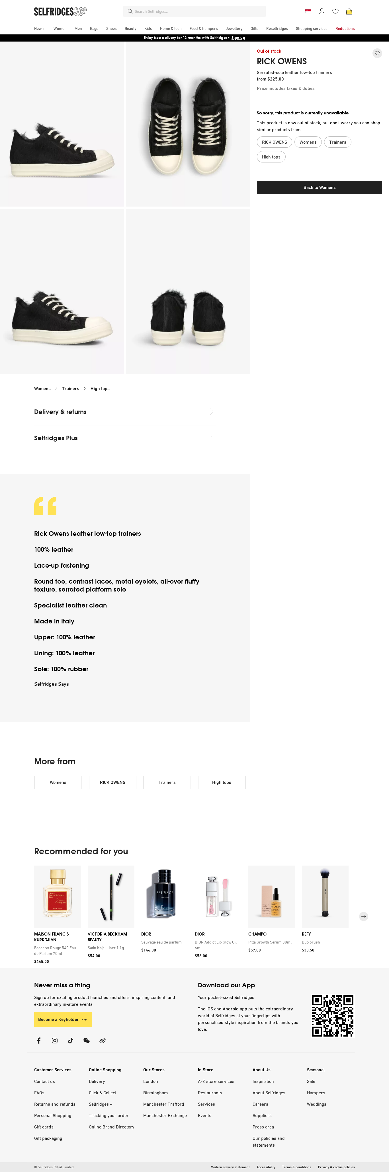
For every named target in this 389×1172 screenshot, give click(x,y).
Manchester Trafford (163, 1104)
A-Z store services (216, 1081)
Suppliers (262, 1115)
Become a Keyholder (58, 1019)
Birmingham (155, 1092)
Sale (311, 1081)
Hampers (316, 1092)
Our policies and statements (269, 1142)
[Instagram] (54, 1044)
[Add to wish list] (377, 53)
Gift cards (44, 1126)
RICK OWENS (282, 61)
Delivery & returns (60, 412)
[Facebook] (38, 1044)
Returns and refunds (54, 1104)
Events (204, 1115)
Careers (260, 1104)
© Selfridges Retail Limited (53, 1167)
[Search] (130, 11)
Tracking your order (109, 1115)
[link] (56, 950)
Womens (42, 388)
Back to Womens (320, 187)
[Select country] (308, 11)
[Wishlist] (335, 11)
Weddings (316, 1104)
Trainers (70, 388)
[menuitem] (40, 28)
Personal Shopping (52, 1115)
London (150, 1081)
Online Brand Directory (111, 1126)
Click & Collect (102, 1092)
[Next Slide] (363, 916)
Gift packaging (48, 1138)
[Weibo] (102, 1044)
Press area (263, 1126)
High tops (100, 388)
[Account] (321, 11)
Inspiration (263, 1081)
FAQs (39, 1092)
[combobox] (199, 11)
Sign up (238, 37)
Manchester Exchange (165, 1115)
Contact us (44, 1081)
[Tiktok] (70, 1044)
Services (206, 1104)
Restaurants (210, 1092)
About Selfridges (269, 1092)
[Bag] (349, 11)
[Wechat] (86, 1044)
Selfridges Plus (56, 438)
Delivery (97, 1081)
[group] (194, 917)
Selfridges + (100, 1104)
